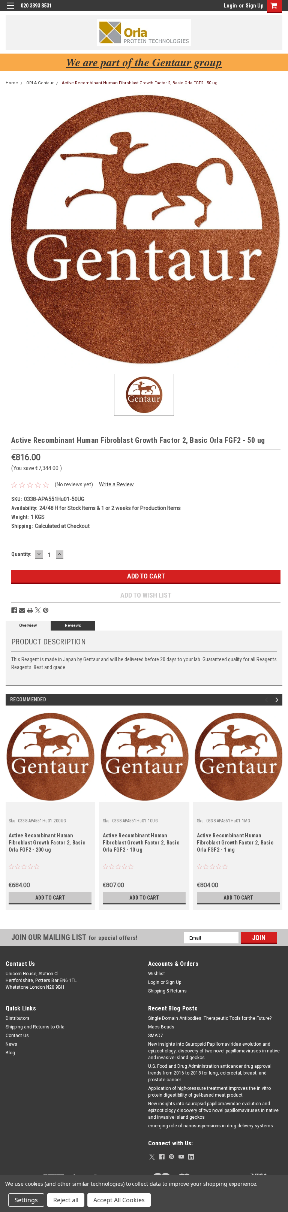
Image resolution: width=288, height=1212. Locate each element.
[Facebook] (14, 610)
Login (230, 6)
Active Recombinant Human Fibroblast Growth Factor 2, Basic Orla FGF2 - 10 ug (141, 842)
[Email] (22, 610)
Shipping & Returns (167, 991)
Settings (26, 1200)
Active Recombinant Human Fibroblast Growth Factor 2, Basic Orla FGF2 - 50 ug (140, 83)
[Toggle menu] (10, 10)
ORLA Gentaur (40, 83)
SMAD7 (155, 1035)
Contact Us (17, 1035)
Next (278, 700)
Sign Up (254, 6)
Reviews (73, 625)
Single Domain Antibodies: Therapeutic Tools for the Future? (210, 1018)
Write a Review (116, 484)
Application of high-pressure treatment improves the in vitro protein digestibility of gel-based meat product (209, 1092)
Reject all (65, 1200)
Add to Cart (50, 898)
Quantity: (21, 554)
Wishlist (156, 973)
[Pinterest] (46, 610)
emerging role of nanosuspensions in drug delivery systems (210, 1125)
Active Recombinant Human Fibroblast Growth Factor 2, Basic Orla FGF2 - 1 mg (235, 842)
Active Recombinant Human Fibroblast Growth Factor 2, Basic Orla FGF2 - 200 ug (47, 842)
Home (12, 83)
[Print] (30, 610)
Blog (10, 1052)
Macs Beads (161, 1027)
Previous (267, 700)
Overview (28, 625)
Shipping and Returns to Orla (35, 1027)
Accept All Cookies (119, 1200)
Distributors (18, 1018)
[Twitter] (38, 610)
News (11, 1044)
